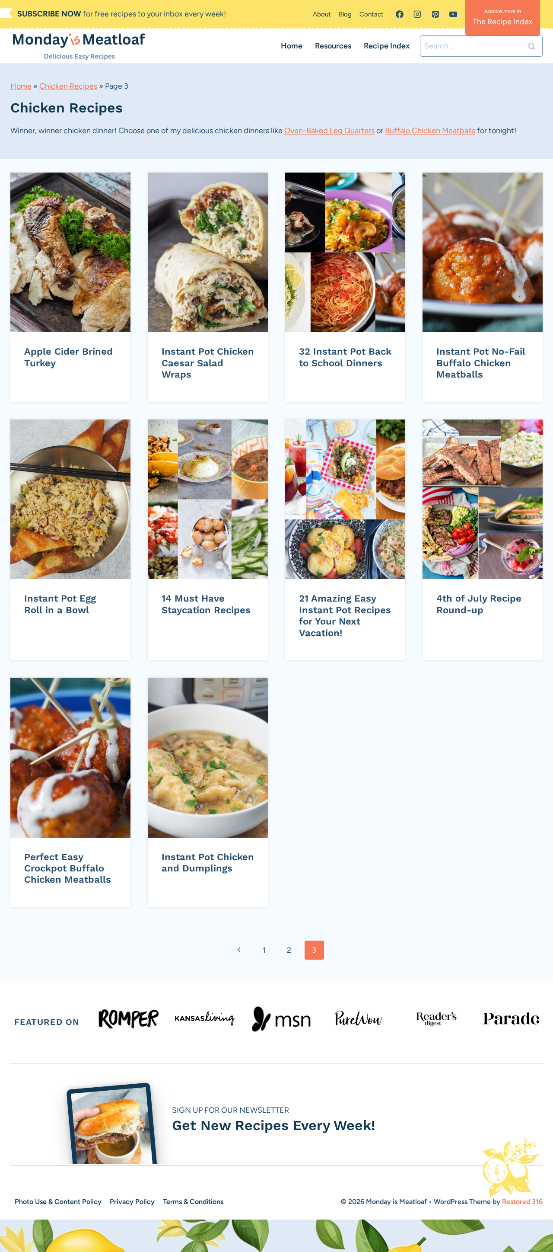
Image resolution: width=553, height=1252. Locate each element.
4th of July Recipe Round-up (478, 604)
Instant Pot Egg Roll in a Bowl (60, 604)
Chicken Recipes (68, 86)
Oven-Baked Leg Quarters (329, 130)
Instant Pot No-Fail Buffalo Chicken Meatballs (480, 363)
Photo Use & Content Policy (58, 1202)
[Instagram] (417, 14)
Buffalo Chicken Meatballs (430, 130)
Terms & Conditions (193, 1202)
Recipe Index (387, 46)
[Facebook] (399, 14)
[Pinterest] (435, 14)
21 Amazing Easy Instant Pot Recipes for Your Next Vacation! (345, 615)
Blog (345, 14)
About (322, 14)
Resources (333, 46)
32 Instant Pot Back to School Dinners (345, 357)
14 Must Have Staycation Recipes (206, 604)
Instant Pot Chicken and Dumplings (208, 863)
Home (291, 46)
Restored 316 (522, 1202)
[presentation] (70, 253)
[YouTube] (453, 14)
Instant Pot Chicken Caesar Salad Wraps (208, 363)
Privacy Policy (132, 1202)
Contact (371, 14)
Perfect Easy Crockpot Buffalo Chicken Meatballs (67, 868)
